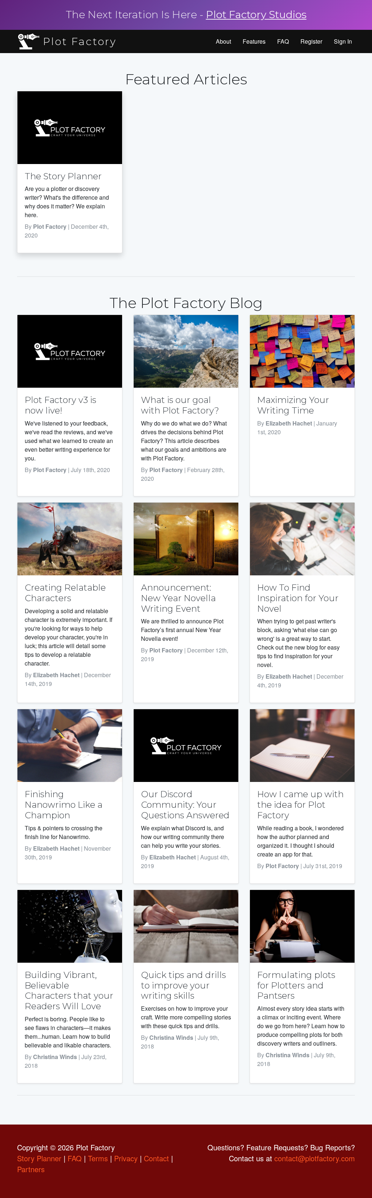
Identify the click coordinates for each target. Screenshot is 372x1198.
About (223, 41)
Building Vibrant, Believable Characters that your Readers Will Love (69, 990)
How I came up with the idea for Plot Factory (300, 804)
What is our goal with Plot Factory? (180, 405)
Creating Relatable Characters (65, 592)
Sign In (343, 41)
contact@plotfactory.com (314, 1158)
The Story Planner (63, 176)
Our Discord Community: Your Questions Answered (185, 804)
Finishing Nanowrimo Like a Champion (63, 804)
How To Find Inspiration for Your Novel (298, 598)
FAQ (283, 41)
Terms (98, 1158)
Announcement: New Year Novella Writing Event (178, 598)
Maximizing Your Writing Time (293, 405)
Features (254, 41)
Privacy (126, 1158)
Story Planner (39, 1158)
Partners (31, 1169)
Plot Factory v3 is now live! (60, 405)
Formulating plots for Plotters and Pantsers (296, 985)
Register (311, 41)
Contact (156, 1158)
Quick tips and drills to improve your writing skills (183, 985)
